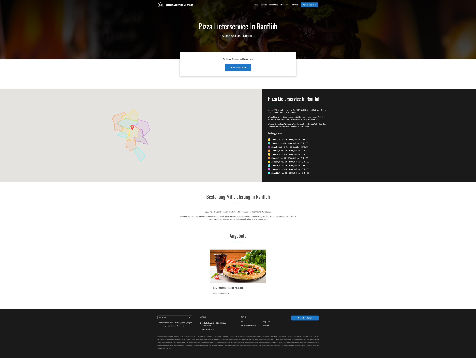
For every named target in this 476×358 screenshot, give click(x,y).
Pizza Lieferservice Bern (313, 339)
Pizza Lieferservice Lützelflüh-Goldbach (265, 339)
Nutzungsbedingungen (183, 323)
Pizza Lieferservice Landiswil (232, 345)
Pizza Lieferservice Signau (253, 336)
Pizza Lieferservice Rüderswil (237, 336)
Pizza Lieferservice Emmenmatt (221, 336)
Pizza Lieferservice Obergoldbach (248, 345)
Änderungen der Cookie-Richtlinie (171, 326)
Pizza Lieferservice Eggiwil (275, 342)
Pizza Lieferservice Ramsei (188, 339)
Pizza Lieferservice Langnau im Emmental (168, 336)
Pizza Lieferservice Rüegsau (165, 342)
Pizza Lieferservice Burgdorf (200, 345)
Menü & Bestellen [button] (309, 5)
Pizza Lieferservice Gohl (220, 342)
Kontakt (294, 5)
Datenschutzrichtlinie (165, 323)
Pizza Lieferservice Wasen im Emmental (269, 345)
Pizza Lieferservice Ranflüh (285, 336)
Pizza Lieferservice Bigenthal (307, 342)
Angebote (284, 5)
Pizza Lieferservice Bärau (247, 342)
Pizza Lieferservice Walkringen (291, 342)
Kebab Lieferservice (307, 345)
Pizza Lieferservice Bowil (261, 342)
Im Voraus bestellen (248, 326)
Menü (256, 5)
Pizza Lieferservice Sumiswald (283, 339)
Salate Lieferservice (285, 345)
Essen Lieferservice (269, 5)
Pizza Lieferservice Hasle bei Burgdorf (183, 342)
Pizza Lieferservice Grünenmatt (246, 339)
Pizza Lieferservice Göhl (234, 342)
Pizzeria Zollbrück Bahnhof (178, 5)
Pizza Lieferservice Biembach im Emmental (181, 345)
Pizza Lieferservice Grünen (299, 339)
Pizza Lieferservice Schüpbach (269, 336)
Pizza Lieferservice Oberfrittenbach (229, 339)
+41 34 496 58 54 (208, 329)
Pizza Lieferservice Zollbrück (204, 336)
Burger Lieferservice (296, 345)
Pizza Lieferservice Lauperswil (187, 336)
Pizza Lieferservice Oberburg (216, 345)
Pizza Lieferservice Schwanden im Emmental (207, 339)
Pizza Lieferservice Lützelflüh (300, 336)
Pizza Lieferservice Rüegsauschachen (203, 342)
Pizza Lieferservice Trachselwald (172, 339)
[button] (238, 273)
